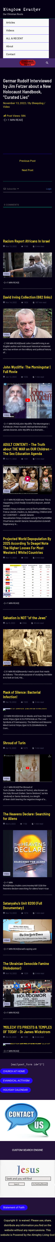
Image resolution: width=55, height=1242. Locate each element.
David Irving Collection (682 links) (27, 297)
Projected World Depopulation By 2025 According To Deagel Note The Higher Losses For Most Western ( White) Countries (27, 545)
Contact (10, 54)
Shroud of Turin (14, 743)
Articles (10, 22)
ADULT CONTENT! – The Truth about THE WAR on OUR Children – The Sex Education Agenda (27, 449)
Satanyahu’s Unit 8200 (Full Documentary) (22, 905)
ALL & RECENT (14, 38)
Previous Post (27, 160)
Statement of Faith (13, 1207)
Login (48, 189)
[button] (47, 63)
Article (7, 594)
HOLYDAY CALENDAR (15, 1089)
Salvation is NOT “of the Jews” (25, 618)
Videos (10, 30)
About (9, 46)
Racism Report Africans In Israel (26, 241)
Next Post (27, 170)
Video (6, 106)
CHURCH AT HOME (14, 1071)
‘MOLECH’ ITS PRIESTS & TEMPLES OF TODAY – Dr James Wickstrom (27, 1029)
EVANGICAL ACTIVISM (16, 1080)
